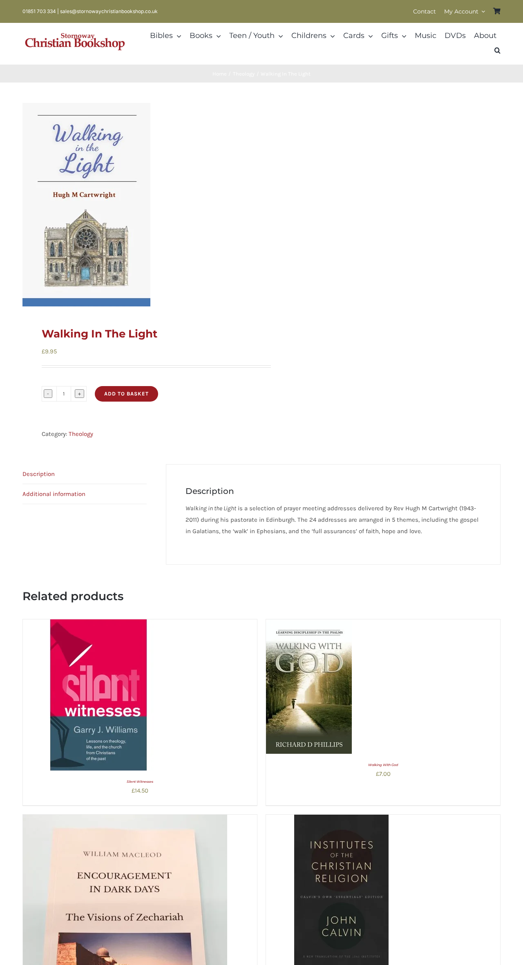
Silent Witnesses (140, 782)
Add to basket (126, 394)
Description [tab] (38, 474)
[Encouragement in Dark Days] (125, 820)
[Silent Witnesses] (98, 625)
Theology (81, 434)
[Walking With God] (309, 625)
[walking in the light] (137, 204)
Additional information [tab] (53, 494)
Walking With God (383, 765)
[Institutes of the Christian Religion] (341, 820)
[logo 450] (74, 32)
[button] (497, 51)
